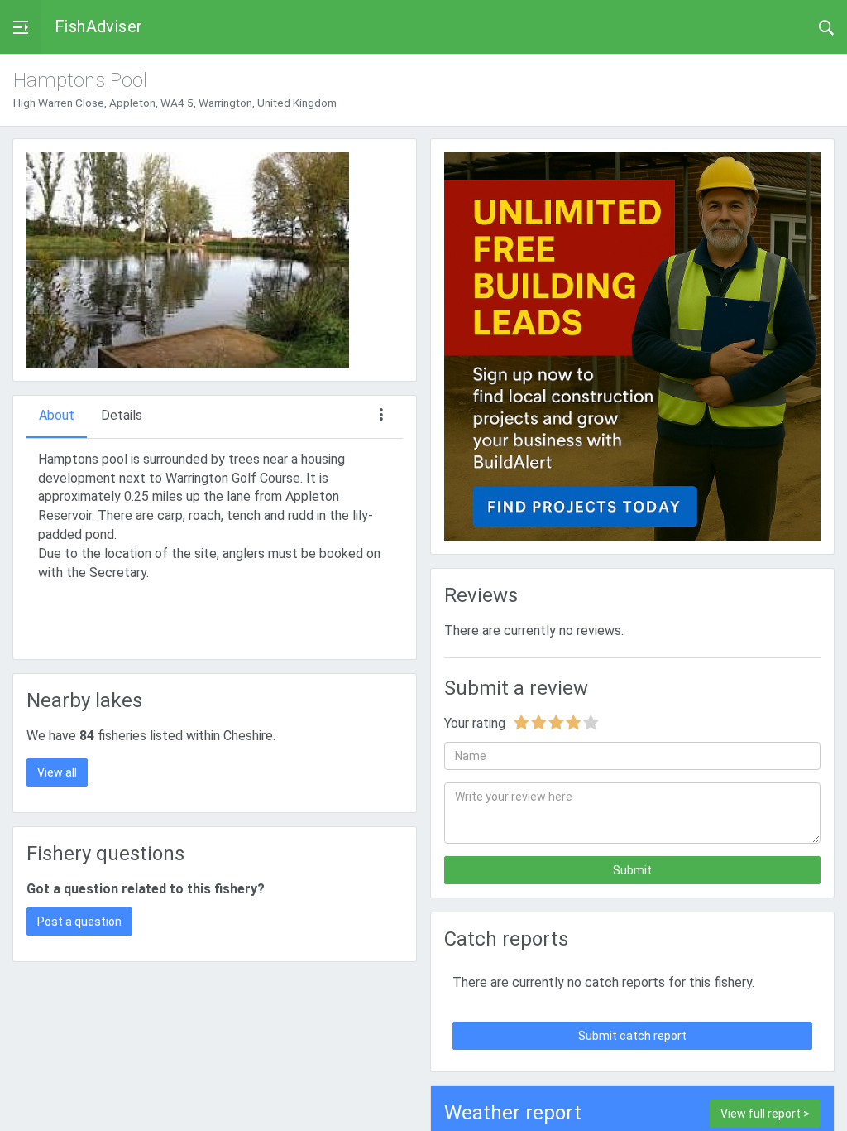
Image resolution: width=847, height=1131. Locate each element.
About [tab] (56, 415)
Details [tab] (121, 415)
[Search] (826, 26)
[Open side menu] (20, 27)
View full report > (765, 1113)
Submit (632, 870)
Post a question (79, 921)
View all (57, 772)
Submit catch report (632, 1035)
